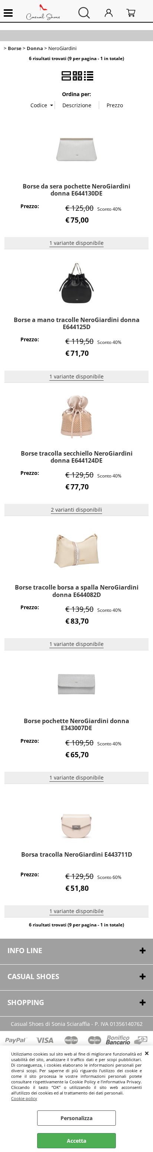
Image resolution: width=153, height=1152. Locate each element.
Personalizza (76, 1118)
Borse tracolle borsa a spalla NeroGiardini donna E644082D (77, 590)
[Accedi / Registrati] (114, 13)
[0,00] (136, 13)
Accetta (76, 1140)
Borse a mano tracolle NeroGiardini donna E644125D (77, 323)
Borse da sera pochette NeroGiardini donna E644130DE (76, 189)
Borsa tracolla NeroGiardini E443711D (76, 854)
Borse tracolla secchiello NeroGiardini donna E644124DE (77, 457)
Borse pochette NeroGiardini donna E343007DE (76, 724)
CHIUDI (146, 1053)
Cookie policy (24, 1098)
